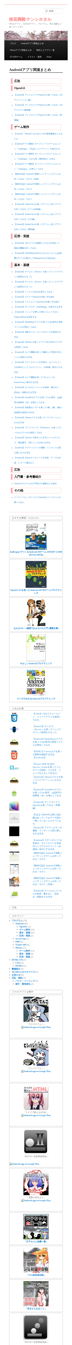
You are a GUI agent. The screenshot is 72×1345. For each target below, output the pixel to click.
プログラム (17, 920)
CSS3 (17, 963)
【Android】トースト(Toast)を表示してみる (33, 292)
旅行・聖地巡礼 (23, 984)
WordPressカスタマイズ (23, 972)
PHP (17, 941)
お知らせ (16, 975)
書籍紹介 (16, 969)
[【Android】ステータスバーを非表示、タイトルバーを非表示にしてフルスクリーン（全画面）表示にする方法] (14, 848)
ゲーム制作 (24, 929)
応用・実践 (24, 935)
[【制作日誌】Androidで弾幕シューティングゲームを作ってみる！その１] (14, 873)
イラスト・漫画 (34, 57)
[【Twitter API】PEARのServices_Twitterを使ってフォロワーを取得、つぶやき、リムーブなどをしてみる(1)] (14, 772)
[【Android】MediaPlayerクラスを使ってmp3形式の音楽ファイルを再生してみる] (14, 746)
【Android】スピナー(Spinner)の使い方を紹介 (34, 297)
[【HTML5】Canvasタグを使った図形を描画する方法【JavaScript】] (14, 759)
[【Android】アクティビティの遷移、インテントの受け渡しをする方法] (14, 835)
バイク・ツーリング (25, 981)
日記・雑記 (17, 978)
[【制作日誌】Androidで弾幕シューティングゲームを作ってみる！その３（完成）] (14, 886)
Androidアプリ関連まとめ (32, 43)
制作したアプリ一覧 (46, 50)
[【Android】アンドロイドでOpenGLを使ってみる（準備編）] (14, 810)
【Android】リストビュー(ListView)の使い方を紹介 (36, 302)
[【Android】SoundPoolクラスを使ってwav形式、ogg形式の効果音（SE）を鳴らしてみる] (14, 797)
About (48, 57)
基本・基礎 (24, 932)
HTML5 (19, 966)
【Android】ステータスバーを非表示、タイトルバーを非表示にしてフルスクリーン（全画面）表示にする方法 (38, 367)
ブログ (13, 43)
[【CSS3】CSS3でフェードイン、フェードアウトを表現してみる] (14, 721)
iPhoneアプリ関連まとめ (21, 50)
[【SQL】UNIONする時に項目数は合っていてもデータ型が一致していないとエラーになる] (14, 822)
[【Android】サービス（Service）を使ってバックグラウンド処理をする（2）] (14, 734)
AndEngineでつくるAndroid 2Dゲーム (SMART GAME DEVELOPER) (36, 553)
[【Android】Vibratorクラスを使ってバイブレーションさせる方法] (14, 785)
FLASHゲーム (16, 57)
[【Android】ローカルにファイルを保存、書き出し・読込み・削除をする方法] (14, 898)
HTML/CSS (17, 960)
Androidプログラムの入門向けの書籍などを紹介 (35, 484)
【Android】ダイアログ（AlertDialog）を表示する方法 (38, 307)
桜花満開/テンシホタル (30, 19)
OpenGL (23, 926)
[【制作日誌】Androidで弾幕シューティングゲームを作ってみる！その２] (14, 861)
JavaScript (20, 938)
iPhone (18, 947)
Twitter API (20, 944)
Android (19, 923)
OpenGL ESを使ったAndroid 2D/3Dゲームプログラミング (36, 591)
